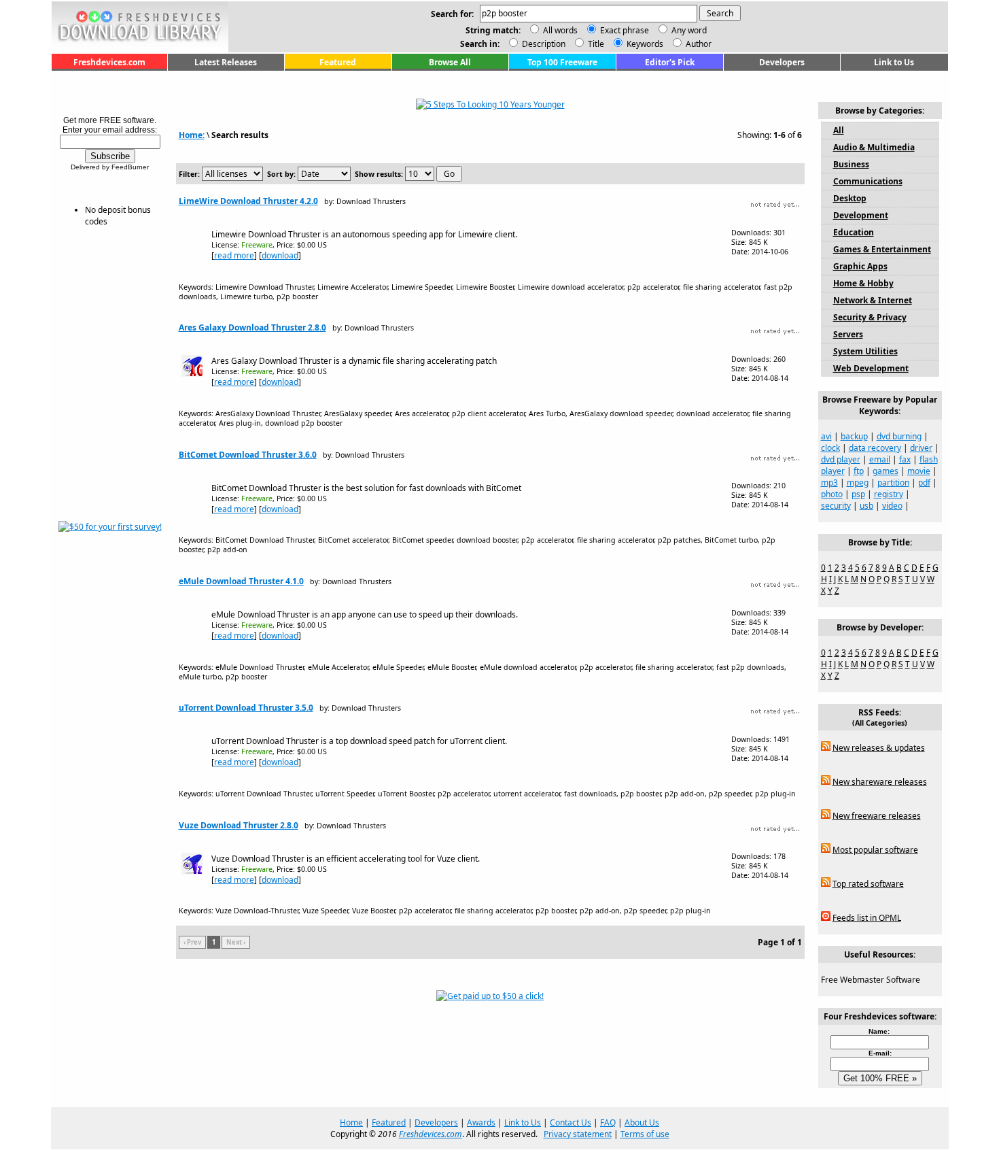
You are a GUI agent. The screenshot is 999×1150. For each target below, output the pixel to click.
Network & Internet (872, 300)
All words (560, 30)
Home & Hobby (863, 283)
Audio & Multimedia (874, 147)
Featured (337, 62)
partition (893, 482)
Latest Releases (225, 62)
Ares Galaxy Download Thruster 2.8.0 (252, 327)
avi (826, 436)
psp (858, 494)
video (892, 505)
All (838, 130)
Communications (867, 181)
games (885, 471)
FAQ (608, 1122)
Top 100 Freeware (562, 62)
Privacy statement (578, 1134)
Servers (848, 334)
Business (851, 164)
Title (595, 44)
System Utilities (865, 351)
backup (854, 436)
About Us (642, 1122)
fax (905, 459)
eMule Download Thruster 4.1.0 (241, 581)
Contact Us (570, 1122)
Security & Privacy (870, 317)
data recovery (875, 448)
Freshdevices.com (109, 62)
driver (921, 448)
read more (234, 255)
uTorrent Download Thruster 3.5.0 (246, 707)
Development (860, 215)
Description (542, 44)
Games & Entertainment (882, 249)
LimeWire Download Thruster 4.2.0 (248, 201)
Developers (782, 62)
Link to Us (894, 62)
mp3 (829, 482)
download (280, 255)
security (836, 505)
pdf (924, 482)
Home (351, 1122)
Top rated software (868, 884)
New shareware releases (879, 782)
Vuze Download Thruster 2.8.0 (238, 825)
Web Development (871, 368)
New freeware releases (876, 816)
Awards (481, 1122)
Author (698, 44)
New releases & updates (878, 748)
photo (832, 494)
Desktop (849, 198)
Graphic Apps (860, 266)
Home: (192, 135)
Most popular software (875, 850)
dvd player (840, 459)
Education (853, 232)
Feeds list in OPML (866, 918)
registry (888, 494)
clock (830, 448)
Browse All (450, 62)
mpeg (858, 482)
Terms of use (644, 1134)
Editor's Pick (670, 62)
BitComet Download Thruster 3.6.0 (248, 454)
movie (918, 471)
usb (866, 505)
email (879, 459)
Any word (689, 30)
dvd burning (899, 436)
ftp (859, 471)
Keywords (644, 44)
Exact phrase (624, 30)
